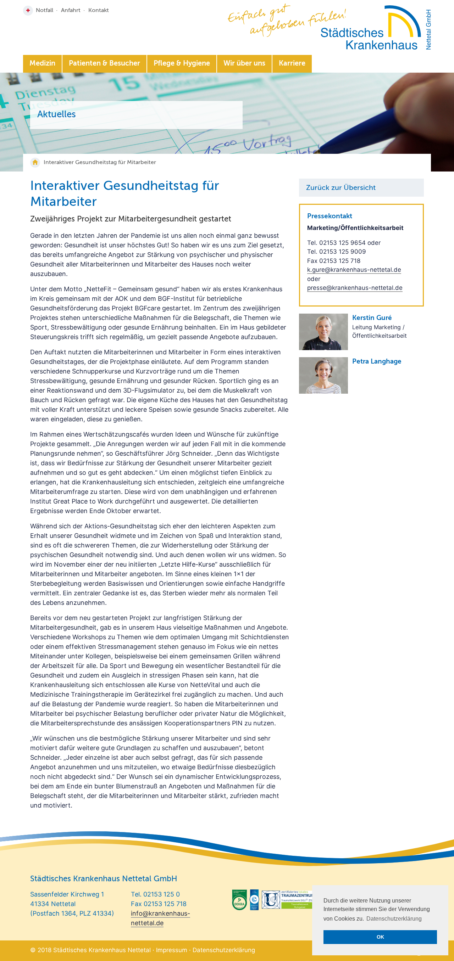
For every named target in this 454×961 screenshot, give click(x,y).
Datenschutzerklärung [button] (394, 919)
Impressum (171, 950)
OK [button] (380, 937)
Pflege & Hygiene (182, 63)
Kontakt (98, 10)
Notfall (44, 10)
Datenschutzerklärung (224, 950)
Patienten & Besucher (104, 63)
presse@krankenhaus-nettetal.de (355, 287)
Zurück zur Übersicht (341, 188)
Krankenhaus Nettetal (376, 27)
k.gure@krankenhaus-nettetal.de (354, 269)
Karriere (292, 63)
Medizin (42, 63)
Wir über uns (244, 63)
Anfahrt (71, 10)
